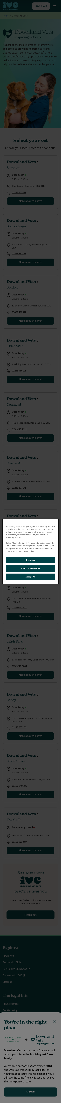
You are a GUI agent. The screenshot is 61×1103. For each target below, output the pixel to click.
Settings (30, 560)
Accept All (30, 577)
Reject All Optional (30, 568)
